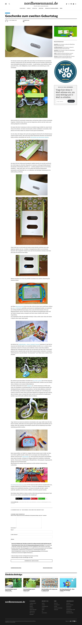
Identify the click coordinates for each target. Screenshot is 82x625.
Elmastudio (13, 622)
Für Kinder (7, 13)
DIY (42, 611)
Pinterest (73, 4)
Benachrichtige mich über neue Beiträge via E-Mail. (22, 557)
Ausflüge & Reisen (33, 603)
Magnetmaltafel (20, 306)
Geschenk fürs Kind (24, 502)
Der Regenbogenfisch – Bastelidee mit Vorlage (67, 589)
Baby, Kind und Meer (69, 612)
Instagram (71, 4)
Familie (29, 8)
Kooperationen (57, 604)
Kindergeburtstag (46, 502)
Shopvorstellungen (33, 609)
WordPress (33, 621)
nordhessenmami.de (41, 3)
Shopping (41, 8)
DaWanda (31, 604)
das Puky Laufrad (37, 380)
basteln (43, 603)
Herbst (43, 609)
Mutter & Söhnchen (69, 604)
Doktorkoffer (25, 456)
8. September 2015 (12, 20)
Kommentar (13, 527)
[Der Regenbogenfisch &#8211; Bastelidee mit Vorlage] (68, 583)
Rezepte (31, 606)
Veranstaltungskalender (51, 8)
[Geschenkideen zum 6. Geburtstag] (13, 583)
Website (12, 539)
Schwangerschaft (45, 606)
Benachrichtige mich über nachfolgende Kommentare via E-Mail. (25, 556)
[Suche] (9, 4)
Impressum (56, 609)
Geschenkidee (33, 502)
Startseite (22, 8)
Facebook (69, 4)
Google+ (75, 4)
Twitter (66, 4)
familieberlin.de (69, 611)
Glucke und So (68, 606)
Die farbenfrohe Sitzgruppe (17, 484)
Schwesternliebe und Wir (70, 609)
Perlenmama (68, 608)
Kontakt (55, 606)
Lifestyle (34, 8)
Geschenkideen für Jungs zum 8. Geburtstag (49, 589)
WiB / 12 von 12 (32, 612)
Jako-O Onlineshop (17, 308)
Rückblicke (31, 608)
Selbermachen (32, 611)
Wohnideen (32, 614)
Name (12, 529)
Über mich (56, 603)
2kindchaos (68, 603)
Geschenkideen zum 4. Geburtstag (29, 589)
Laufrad (13, 503)
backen (43, 608)
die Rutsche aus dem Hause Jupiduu (40, 137)
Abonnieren (71, 101)
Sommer (43, 604)
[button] (19, 499)
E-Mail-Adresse (14, 534)
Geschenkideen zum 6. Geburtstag (11, 589)
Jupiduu (39, 502)
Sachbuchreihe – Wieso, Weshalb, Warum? (29, 344)
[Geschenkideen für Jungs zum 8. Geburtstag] (50, 583)
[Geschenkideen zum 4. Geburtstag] (31, 583)
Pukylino (29, 385)
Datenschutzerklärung (33, 545)
